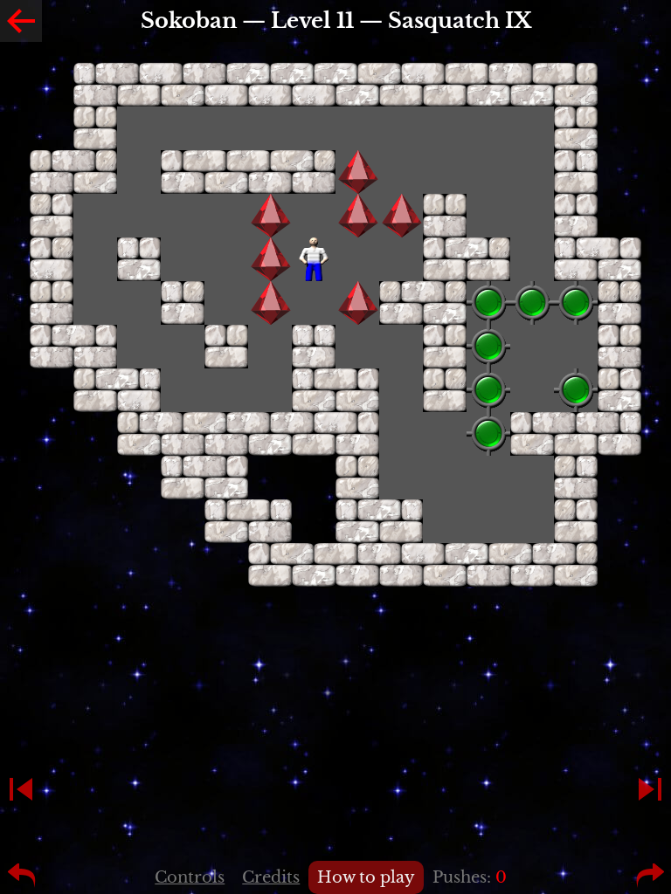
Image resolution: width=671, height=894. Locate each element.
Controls (190, 877)
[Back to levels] (21, 21)
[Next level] (650, 789)
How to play (366, 877)
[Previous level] (21, 789)
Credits (271, 877)
